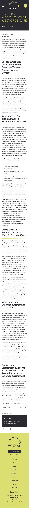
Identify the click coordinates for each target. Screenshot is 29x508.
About (14, 466)
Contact (14, 487)
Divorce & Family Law (14, 403)
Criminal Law (14, 470)
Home (14, 463)
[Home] (13, 5)
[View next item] (10, 429)
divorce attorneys (16, 381)
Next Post (22, 408)
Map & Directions (14, 504)
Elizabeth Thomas (6, 391)
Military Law (14, 473)
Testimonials (14, 480)
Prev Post (6, 408)
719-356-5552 (14, 455)
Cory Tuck (18, 389)
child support (11, 264)
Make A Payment (14, 451)
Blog (14, 484)
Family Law (14, 477)
